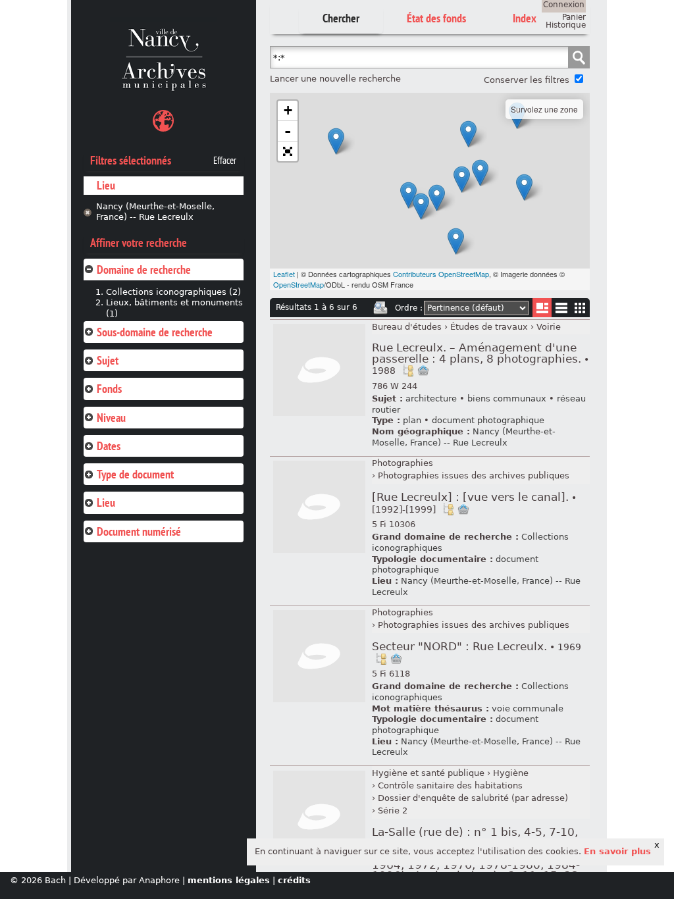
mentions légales (229, 880)
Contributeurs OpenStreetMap (441, 274)
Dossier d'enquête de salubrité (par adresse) (473, 798)
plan (412, 420)
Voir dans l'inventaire (408, 370)
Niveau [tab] (111, 417)
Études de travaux (489, 327)
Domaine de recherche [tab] (144, 269)
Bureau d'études (407, 327)
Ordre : (409, 308)
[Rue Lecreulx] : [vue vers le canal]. (474, 503)
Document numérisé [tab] (139, 531)
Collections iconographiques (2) (173, 292)
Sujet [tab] (107, 360)
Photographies (402, 463)
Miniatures (580, 307)
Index (524, 18)
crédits (294, 880)
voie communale (527, 708)
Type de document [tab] (135, 474)
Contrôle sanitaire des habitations (450, 785)
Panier (574, 17)
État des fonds (436, 18)
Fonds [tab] (109, 388)
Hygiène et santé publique (428, 773)
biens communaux (506, 398)
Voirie (548, 327)
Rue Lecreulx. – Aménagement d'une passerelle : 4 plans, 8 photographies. (480, 359)
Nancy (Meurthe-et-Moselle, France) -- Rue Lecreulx (155, 211)
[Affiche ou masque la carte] (163, 123)
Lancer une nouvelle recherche (335, 79)
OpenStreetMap (298, 284)
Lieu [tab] (106, 502)
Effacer (224, 161)
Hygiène (511, 773)
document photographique (488, 420)
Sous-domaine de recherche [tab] (155, 332)
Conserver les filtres (526, 80)
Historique (566, 25)
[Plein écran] (288, 151)
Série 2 (392, 810)
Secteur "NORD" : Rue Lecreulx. (476, 646)
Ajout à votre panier (423, 370)
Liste (542, 307)
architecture (431, 398)
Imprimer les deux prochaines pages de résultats (380, 308)
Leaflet (284, 274)
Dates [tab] (108, 445)
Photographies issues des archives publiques (473, 475)
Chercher (341, 18)
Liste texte (561, 310)
